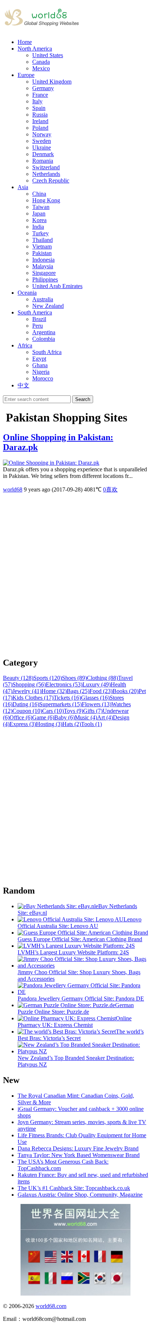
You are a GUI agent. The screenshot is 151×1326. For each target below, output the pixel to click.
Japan (38, 213)
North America (35, 48)
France (40, 95)
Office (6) (21, 717)
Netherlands (46, 174)
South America (35, 312)
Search (82, 399)
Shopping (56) (29, 684)
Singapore (44, 273)
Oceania (27, 293)
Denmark (43, 154)
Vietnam (42, 246)
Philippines (45, 279)
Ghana (40, 365)
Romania (42, 161)
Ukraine (41, 147)
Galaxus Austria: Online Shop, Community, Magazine (80, 1194)
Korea (39, 220)
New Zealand (48, 306)
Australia (42, 299)
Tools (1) (91, 724)
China (39, 194)
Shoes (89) (74, 678)
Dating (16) (25, 704)
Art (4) (105, 717)
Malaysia (42, 266)
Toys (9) (73, 711)
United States (47, 55)
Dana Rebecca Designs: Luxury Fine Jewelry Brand (78, 1148)
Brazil (39, 319)
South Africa (47, 352)
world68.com (51, 1306)
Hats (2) (71, 724)
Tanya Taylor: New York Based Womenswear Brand (79, 1155)
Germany (43, 88)
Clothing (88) (102, 678)
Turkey (40, 233)
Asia (23, 187)
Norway (41, 134)
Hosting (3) (49, 724)
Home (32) (54, 691)
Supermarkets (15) (60, 704)
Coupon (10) (27, 711)
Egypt (39, 359)
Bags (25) (78, 691)
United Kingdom (51, 81)
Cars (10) (53, 711)
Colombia (43, 339)
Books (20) (126, 691)
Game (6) (43, 717)
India (38, 227)
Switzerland (46, 167)
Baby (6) (64, 717)
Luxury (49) (96, 684)
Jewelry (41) (26, 691)
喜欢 (110, 489)
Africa (25, 345)
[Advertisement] (75, 575)
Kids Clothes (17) (33, 698)
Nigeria (40, 372)
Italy (37, 101)
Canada (41, 62)
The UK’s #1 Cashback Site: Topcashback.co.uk (74, 1188)
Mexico (41, 68)
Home (25, 42)
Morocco (42, 378)
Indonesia (43, 260)
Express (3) (23, 724)
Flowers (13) (96, 704)
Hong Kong (46, 200)
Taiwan (40, 207)
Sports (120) (47, 678)
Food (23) (101, 691)
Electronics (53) (64, 684)
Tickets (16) (67, 698)
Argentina (43, 332)
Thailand (42, 240)
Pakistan (42, 253)
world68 (12, 489)
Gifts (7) (93, 711)
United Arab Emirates (57, 286)
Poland (40, 128)
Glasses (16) (95, 698)
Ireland (40, 121)
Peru (37, 326)
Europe (26, 75)
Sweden (41, 141)
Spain (38, 108)
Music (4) (86, 717)
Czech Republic (50, 180)
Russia (40, 114)
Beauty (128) (18, 678)
